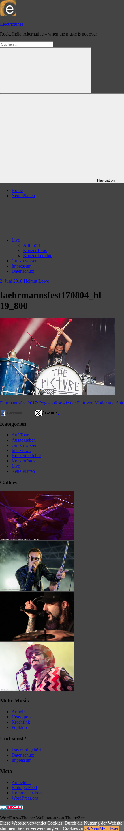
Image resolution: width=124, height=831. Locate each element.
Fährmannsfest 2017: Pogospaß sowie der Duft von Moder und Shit (61, 402)
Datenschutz (23, 271)
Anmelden (21, 782)
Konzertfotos (35, 250)
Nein (94, 828)
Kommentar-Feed (28, 792)
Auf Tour (31, 245)
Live (16, 240)
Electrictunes (11, 24)
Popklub (19, 727)
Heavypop (21, 716)
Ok (87, 828)
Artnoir (18, 711)
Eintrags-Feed (24, 787)
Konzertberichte (37, 255)
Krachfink (21, 722)
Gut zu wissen (24, 260)
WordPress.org (25, 797)
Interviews (21, 450)
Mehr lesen (109, 828)
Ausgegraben (24, 440)
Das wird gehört (26, 749)
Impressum (21, 266)
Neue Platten (23, 195)
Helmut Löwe (36, 281)
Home (17, 190)
